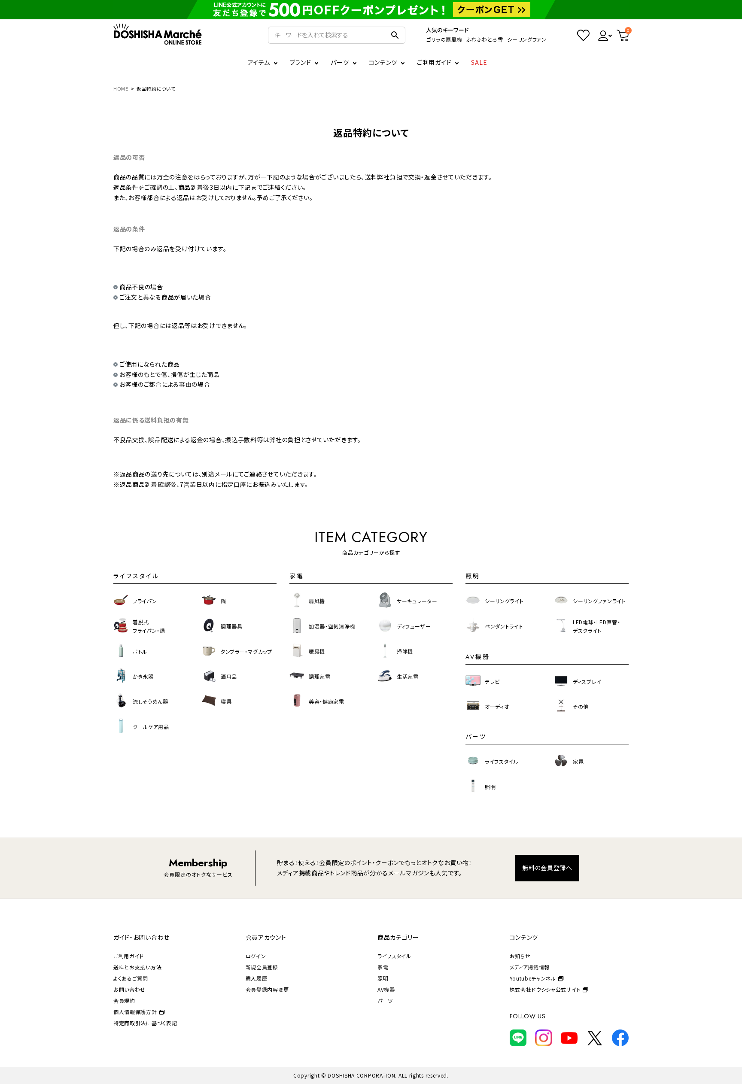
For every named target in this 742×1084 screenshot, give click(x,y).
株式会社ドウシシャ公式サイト (545, 989)
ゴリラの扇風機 (444, 39)
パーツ (385, 1000)
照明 (382, 978)
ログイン (256, 956)
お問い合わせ (129, 989)
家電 (382, 967)
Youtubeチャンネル (533, 978)
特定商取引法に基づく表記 (145, 1022)
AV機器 (386, 989)
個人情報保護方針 (135, 1011)
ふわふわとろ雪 (484, 39)
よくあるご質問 (130, 978)
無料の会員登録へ (547, 867)
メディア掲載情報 (530, 967)
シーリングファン (527, 39)
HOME (120, 88)
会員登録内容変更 (267, 989)
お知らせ (520, 956)
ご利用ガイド (434, 62)
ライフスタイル (394, 956)
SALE (479, 62)
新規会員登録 (262, 967)
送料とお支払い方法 (137, 967)
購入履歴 (257, 978)
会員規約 (124, 1000)
